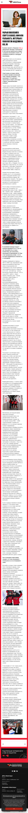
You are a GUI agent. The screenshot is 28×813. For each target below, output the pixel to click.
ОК (14, 808)
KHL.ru (21, 48)
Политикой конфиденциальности (11, 804)
